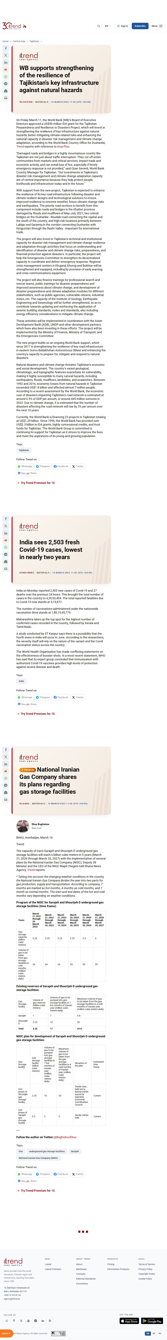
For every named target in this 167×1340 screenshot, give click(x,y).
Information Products (118, 1269)
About (79, 1264)
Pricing (110, 1264)
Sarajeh (75, 1151)
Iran (21, 1151)
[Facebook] (14, 1321)
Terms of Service (146, 1264)
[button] (6, 48)
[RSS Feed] (50, 1321)
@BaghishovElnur (65, 1137)
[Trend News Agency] (13, 1262)
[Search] (98, 26)
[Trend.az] (14, 26)
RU (160, 1333)
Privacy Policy (145, 1269)
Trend (20, 146)
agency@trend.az (12, 1299)
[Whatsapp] (7, 1321)
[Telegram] (35, 1321)
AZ (154, 1333)
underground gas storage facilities (47, 1151)
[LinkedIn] (43, 1321)
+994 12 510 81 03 (12, 1295)
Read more (36, 828)
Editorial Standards (86, 1278)
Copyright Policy (146, 1274)
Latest (48, 1264)
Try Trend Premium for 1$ (37, 483)
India (21, 681)
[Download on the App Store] (129, 1321)
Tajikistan (24, 450)
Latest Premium (53, 1269)
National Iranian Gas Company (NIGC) (38, 1158)
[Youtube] (28, 1321)
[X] (21, 1321)
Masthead (81, 1269)
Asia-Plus (63, 146)
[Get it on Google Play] (152, 1321)
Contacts (80, 1274)
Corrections (82, 1283)
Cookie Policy (145, 1278)
